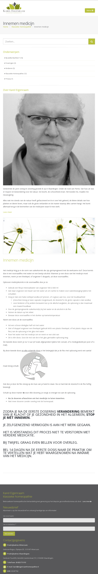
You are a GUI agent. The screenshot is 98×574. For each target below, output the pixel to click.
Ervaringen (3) (10, 63)
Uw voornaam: (8, 516)
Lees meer (7, 212)
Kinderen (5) (10, 68)
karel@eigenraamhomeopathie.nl (26, 567)
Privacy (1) (9, 79)
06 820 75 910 (21, 562)
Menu (89, 10)
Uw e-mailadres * (9, 524)
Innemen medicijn (18, 260)
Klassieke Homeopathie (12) (16, 73)
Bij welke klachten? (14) (14, 58)
